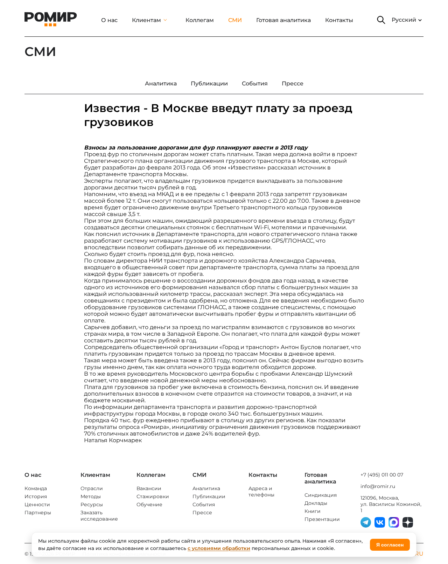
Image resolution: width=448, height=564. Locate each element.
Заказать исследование (99, 515)
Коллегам (200, 20)
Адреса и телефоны (261, 491)
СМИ (235, 20)
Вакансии (148, 488)
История (35, 496)
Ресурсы (91, 504)
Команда (35, 488)
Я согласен (390, 545)
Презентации (322, 519)
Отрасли (91, 488)
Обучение (149, 504)
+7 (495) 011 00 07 (381, 475)
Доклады (315, 503)
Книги (312, 511)
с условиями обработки (219, 548)
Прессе (202, 512)
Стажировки (152, 496)
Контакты (339, 20)
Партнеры (37, 512)
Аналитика (206, 488)
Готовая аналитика (283, 20)
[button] (381, 20)
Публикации (208, 496)
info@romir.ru (377, 486)
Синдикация (320, 495)
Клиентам (146, 20)
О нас (109, 20)
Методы (90, 496)
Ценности (37, 504)
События (203, 504)
